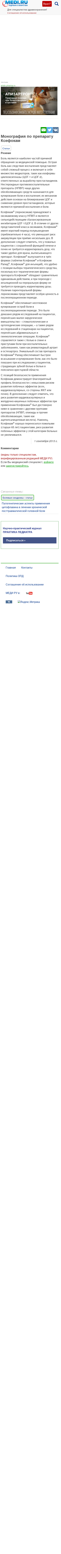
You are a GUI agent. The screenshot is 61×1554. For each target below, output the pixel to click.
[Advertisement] (30, 46)
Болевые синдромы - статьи (18, 497)
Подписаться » (16, 540)
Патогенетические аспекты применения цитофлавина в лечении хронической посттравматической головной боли (26, 507)
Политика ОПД (15, 576)
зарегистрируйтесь (17, 466)
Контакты (27, 567)
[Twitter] (50, 132)
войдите (49, 462)
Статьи (6, 148)
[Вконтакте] (56, 132)
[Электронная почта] (44, 132)
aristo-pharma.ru (8, 85)
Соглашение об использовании (21, 12)
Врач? (47, 4)
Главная (11, 567)
